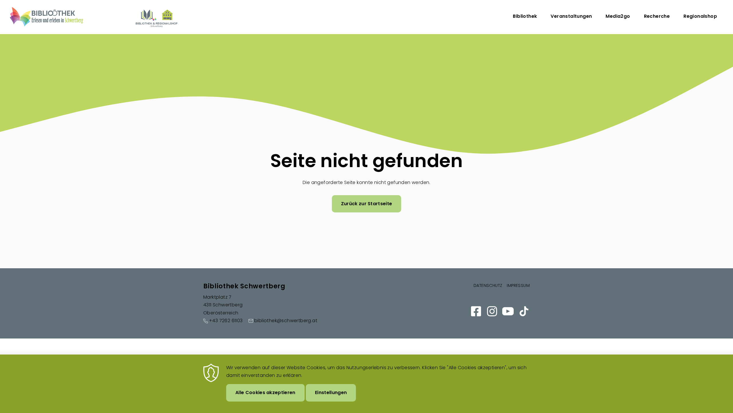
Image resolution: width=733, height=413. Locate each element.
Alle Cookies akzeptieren (265, 392)
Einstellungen (331, 392)
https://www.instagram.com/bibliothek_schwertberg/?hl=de (492, 311)
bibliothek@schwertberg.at (285, 320)
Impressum (518, 285)
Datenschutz (488, 285)
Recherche (657, 16)
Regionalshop (700, 16)
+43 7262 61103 (226, 320)
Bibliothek (525, 16)
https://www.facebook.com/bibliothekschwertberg (476, 311)
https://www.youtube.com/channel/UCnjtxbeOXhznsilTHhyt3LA (508, 311)
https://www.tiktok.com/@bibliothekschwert (524, 311)
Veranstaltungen (571, 16)
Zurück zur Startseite (366, 203)
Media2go (618, 16)
